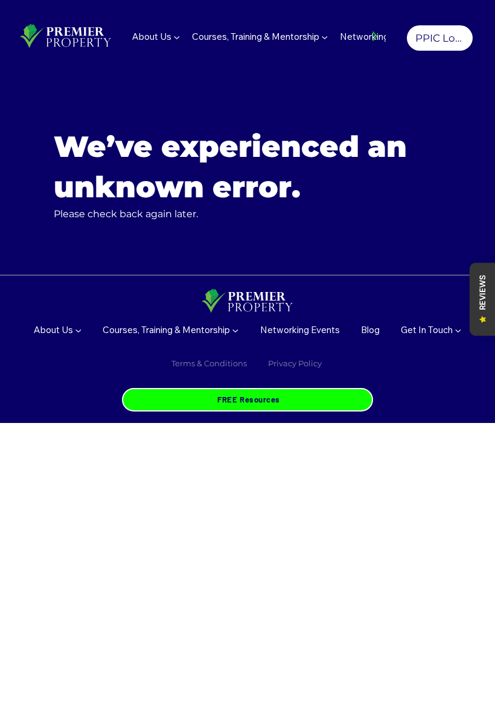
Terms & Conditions (209, 363)
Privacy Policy (296, 363)
